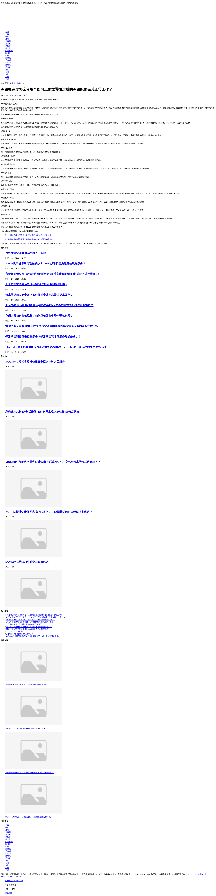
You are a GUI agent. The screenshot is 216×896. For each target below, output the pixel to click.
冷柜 (7, 70)
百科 (7, 72)
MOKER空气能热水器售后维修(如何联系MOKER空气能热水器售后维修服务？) (53, 461)
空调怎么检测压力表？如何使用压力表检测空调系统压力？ (31, 235)
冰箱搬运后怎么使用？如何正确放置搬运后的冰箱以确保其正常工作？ (34, 615)
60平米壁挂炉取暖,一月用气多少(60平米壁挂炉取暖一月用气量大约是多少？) (36, 617)
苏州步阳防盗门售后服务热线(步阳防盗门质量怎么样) (27, 629)
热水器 (8, 60)
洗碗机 (8, 46)
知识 (7, 74)
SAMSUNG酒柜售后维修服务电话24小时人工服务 (35, 361)
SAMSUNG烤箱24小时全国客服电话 (26, 561)
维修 (7, 79)
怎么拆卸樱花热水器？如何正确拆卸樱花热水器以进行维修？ (30, 622)
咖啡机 (8, 53)
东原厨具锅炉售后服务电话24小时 (19, 634)
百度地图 (17, 877)
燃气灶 (8, 65)
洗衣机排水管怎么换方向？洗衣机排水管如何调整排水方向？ (30, 620)
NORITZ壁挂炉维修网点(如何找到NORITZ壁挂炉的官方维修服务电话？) (49, 511)
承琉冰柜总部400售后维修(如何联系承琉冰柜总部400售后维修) (42, 411)
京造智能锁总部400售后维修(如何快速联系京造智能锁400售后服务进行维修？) (52, 273)
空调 (7, 34)
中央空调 (9, 51)
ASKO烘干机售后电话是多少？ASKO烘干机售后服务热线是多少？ (45, 263)
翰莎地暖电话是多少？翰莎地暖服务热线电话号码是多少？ (31, 239)
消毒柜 (8, 41)
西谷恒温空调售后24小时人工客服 (25, 253)
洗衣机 (8, 44)
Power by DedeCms (193, 874)
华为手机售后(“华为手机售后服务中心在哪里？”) (25, 624)
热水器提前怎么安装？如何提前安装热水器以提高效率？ (39, 294)
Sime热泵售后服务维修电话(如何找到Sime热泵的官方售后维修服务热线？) (49, 305)
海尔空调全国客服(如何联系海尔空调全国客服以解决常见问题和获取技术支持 (51, 326)
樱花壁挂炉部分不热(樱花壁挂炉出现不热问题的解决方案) (29, 627)
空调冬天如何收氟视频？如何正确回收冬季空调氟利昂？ (39, 315)
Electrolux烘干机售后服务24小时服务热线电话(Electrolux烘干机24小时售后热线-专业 (56, 347)
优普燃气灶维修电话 (14, 631)
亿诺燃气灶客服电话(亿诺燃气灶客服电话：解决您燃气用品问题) (33, 636)
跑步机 (8, 48)
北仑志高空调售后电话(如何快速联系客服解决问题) (36, 284)
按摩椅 (8, 58)
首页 (7, 32)
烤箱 (7, 36)
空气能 (8, 62)
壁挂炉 (8, 67)
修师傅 (12, 83)
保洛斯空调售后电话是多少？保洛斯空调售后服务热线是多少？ (43, 336)
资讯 (7, 77)
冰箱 (7, 39)
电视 (7, 55)
